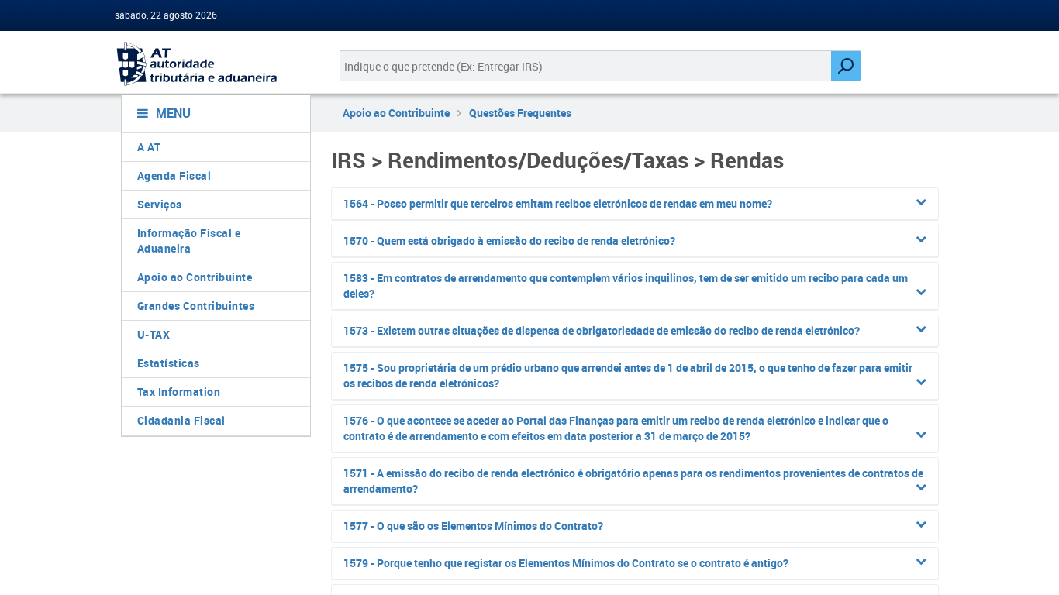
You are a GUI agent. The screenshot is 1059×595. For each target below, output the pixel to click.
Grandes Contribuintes (196, 305)
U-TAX (154, 334)
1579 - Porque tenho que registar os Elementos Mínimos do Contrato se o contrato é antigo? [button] (565, 562)
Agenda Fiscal (174, 175)
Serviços (159, 204)
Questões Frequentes (520, 112)
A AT (149, 146)
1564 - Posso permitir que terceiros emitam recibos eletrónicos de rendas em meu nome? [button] (557, 203)
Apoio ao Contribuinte (195, 277)
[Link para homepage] (210, 64)
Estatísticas (168, 363)
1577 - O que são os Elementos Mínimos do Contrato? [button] (473, 525)
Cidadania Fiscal (181, 420)
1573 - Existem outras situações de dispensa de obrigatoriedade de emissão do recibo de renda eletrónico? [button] (601, 330)
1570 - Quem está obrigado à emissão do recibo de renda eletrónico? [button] (509, 240)
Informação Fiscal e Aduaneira (189, 240)
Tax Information (179, 391)
